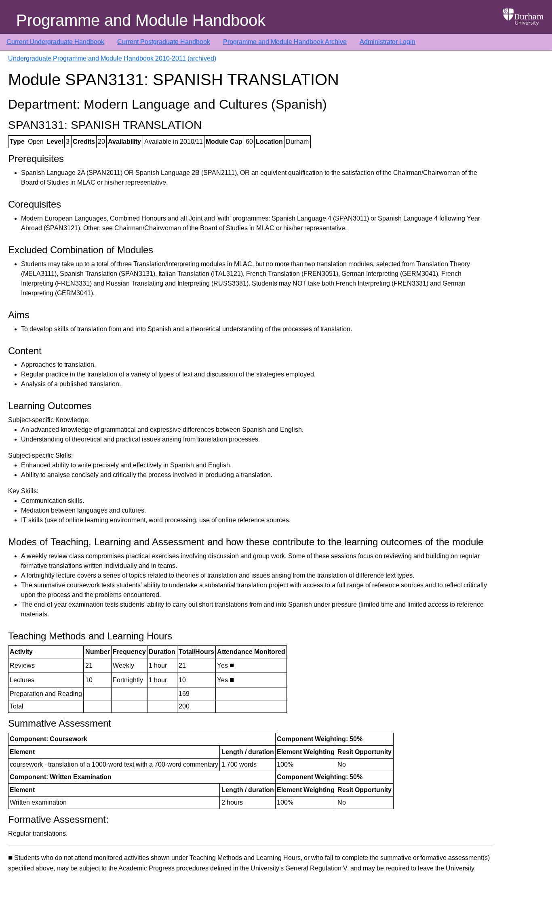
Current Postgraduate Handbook (163, 41)
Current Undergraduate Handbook (55, 41)
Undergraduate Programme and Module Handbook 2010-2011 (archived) (112, 58)
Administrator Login (387, 41)
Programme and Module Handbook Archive (285, 41)
